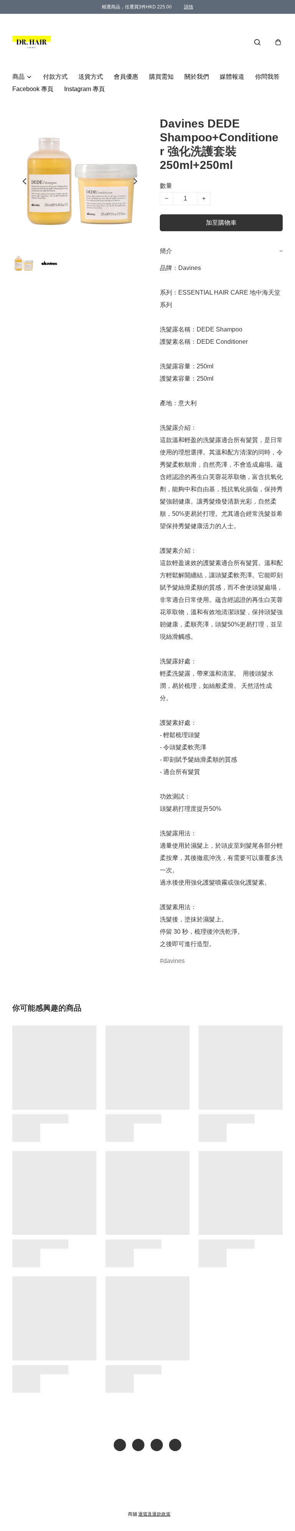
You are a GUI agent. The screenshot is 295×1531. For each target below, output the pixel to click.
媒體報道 (232, 76)
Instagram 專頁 (84, 89)
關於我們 (196, 76)
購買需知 (161, 76)
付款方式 (55, 76)
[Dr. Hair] (31, 42)
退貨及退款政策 (154, 1514)
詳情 (188, 7)
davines (174, 961)
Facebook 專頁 (32, 89)
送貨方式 (90, 76)
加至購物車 (221, 222)
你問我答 (267, 76)
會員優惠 (126, 76)
